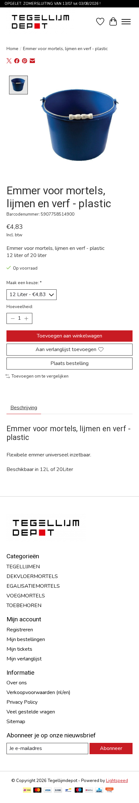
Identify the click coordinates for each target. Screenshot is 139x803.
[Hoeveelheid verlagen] (12, 318)
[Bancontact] (68, 790)
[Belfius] (89, 790)
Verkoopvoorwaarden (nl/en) (38, 692)
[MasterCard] (37, 790)
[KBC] (99, 790)
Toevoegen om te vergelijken (40, 376)
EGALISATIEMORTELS (33, 586)
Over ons (16, 682)
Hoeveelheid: (19, 307)
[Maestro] (79, 790)
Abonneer (111, 748)
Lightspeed (117, 781)
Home (12, 49)
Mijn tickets (19, 649)
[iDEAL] (27, 790)
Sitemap (15, 721)
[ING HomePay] (109, 790)
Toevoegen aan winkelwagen (69, 335)
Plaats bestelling (69, 363)
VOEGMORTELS (25, 595)
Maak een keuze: (24, 283)
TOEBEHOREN (23, 605)
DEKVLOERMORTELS (32, 576)
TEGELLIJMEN (23, 566)
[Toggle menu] (126, 21)
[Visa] (48, 790)
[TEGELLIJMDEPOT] (40, 21)
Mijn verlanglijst (24, 658)
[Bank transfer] (58, 790)
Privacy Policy (21, 702)
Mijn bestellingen (25, 639)
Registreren (19, 629)
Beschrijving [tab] (23, 407)
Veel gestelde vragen (30, 711)
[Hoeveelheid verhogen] (26, 318)
